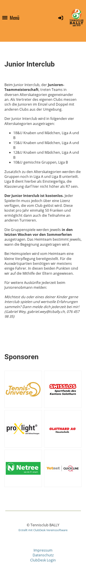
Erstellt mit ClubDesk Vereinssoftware (43, 530)
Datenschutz (43, 555)
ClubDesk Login (43, 560)
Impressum (43, 550)
